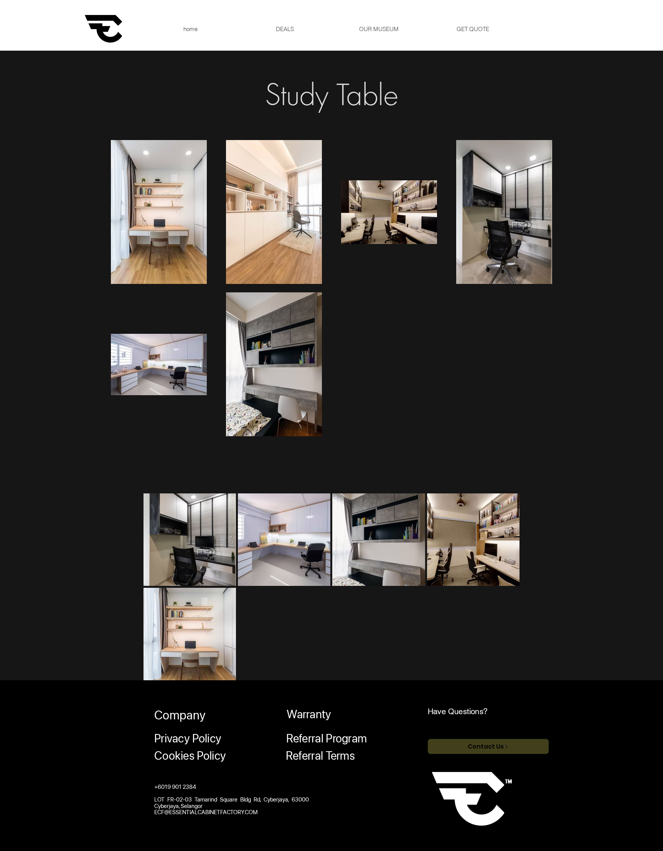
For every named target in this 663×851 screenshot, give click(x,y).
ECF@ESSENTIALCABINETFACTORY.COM (205, 812)
